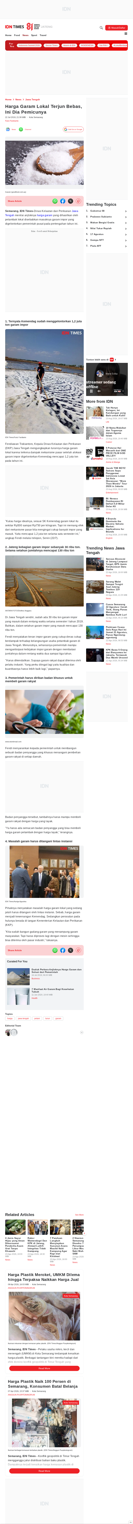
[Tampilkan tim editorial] (82, 1066)
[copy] (78, 203)
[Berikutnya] (84, 1236)
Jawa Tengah (14, 217)
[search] (101, 28)
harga (51, 217)
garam (60, 217)
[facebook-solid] (62, 203)
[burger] (126, 33)
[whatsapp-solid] (55, 203)
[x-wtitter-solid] (70, 203)
